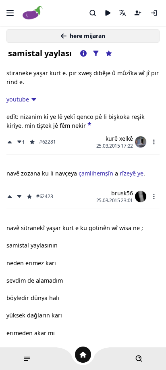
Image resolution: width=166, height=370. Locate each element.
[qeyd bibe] (138, 13)
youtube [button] (17, 99)
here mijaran (87, 36)
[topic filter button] (96, 53)
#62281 (47, 142)
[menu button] (154, 142)
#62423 (44, 196)
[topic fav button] (109, 53)
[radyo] (107, 13)
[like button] (10, 142)
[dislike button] (19, 196)
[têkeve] (154, 13)
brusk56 (122, 193)
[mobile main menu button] (10, 12)
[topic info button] (83, 53)
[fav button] (32, 142)
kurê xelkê (119, 138)
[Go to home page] (33, 13)
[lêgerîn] (92, 13)
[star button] (89, 124)
